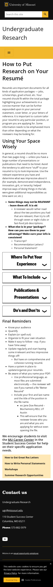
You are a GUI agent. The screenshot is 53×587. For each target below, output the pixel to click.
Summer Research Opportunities (24, 475)
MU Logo (6, 4)
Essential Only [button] (11, 580)
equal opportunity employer (26, 553)
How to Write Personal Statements (25, 463)
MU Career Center (21, 440)
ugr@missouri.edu (12, 510)
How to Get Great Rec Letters (22, 457)
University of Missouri (22, 5)
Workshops (11, 469)
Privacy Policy (10, 573)
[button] (31, 580)
